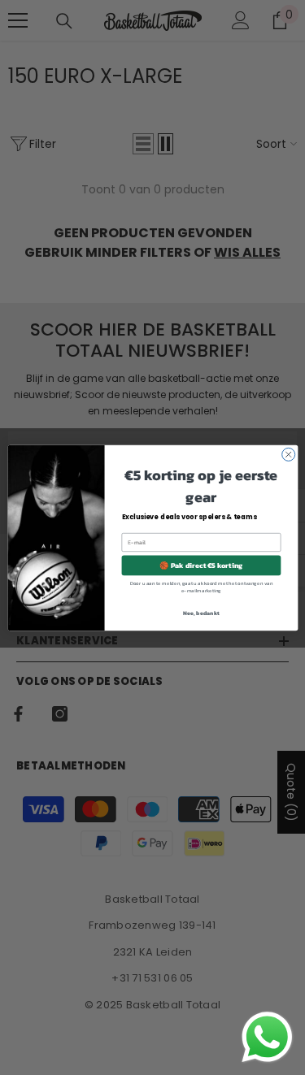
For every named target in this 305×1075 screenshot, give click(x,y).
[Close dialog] (287, 454)
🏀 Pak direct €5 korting (200, 564)
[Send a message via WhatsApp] (267, 1037)
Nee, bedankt (201, 612)
